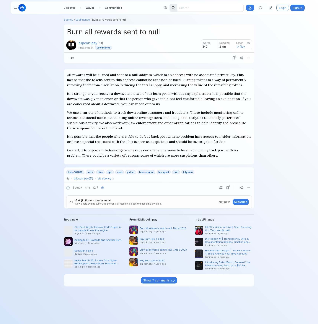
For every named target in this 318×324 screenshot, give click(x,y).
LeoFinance (83, 19)
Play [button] (242, 46)
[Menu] (248, 58)
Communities (113, 7)
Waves (90, 7)
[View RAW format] (221, 188)
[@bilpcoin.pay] (71, 45)
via (104, 178)
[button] (68, 187)
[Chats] (260, 8)
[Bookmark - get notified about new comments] (233, 58)
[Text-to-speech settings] (248, 42)
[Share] (241, 58)
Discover (69, 7)
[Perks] (250, 8)
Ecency (68, 19)
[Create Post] (271, 8)
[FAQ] (165, 8)
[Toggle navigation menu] (15, 8)
